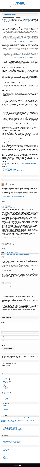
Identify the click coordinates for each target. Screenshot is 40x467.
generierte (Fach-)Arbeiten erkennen (14, 428)
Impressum (5, 408)
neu (10, 420)
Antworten (3, 201)
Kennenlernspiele (6, 395)
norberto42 (4, 457)
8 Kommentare (18, 17)
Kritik (27, 419)
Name (2, 332)
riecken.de (20, 3)
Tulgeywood (5, 460)
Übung (15, 421)
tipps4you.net (5, 410)
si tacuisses (4, 459)
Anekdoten (5, 382)
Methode (2, 420)
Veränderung (10, 421)
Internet (17, 419)
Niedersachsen (13, 420)
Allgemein (4, 375)
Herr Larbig (4, 452)
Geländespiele (6, 393)
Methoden (4, 387)
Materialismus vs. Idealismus (12, 427)
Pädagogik (4, 389)
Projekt (23, 420)
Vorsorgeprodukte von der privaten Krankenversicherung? (12, 441)
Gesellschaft (5, 385)
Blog (11, 418)
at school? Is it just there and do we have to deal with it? (12, 442)
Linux (4, 386)
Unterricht (3, 421)
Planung (17, 420)
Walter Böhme (5, 461)
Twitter (33, 420)
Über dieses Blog (5, 411)
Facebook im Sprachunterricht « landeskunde (11, 252)
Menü (2, 10)
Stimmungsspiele (6, 398)
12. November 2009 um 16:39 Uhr (10, 184)
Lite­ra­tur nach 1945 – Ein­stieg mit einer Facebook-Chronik (14, 170)
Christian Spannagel (6, 449)
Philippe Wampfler (6, 429)
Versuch (7, 421)
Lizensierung (6, 409)
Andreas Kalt (5, 448)
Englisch (4, 384)
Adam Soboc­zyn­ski (28, 19)
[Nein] (38, 464)
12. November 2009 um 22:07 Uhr (10, 207)
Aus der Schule (5, 377)
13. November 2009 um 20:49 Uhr (10, 244)
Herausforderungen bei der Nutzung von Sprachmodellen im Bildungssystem (15, 440)
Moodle (4, 388)
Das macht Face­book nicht (8, 168)
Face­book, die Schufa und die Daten (10, 169)
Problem (20, 420)
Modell (5, 420)
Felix (6, 183)
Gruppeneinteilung (7, 394)
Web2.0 (13, 421)
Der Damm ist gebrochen (8, 171)
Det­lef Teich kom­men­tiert (6, 19)
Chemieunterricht (5, 378)
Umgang (35, 420)
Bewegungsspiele (6, 392)
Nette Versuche (6, 379)
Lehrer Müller (5, 456)
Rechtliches (5, 405)
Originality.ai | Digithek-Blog (7, 430)
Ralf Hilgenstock (5, 458)
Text (31, 420)
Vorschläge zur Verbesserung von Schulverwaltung (11, 437)
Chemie (14, 418)
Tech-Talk (4, 399)
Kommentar (3, 322)
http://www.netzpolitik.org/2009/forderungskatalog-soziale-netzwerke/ (13, 196)
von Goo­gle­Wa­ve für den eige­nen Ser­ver (31, 126)
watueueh (7, 256)
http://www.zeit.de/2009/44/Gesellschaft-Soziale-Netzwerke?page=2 (26, 41)
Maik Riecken (12, 17)
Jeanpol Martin (5, 455)
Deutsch (26, 418)
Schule (27, 420)
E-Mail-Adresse (3, 336)
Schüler (30, 420)
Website (2, 340)
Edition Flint (5, 450)
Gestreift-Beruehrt (6, 451)
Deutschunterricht (6, 381)
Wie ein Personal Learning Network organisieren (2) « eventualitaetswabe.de (16, 254)
